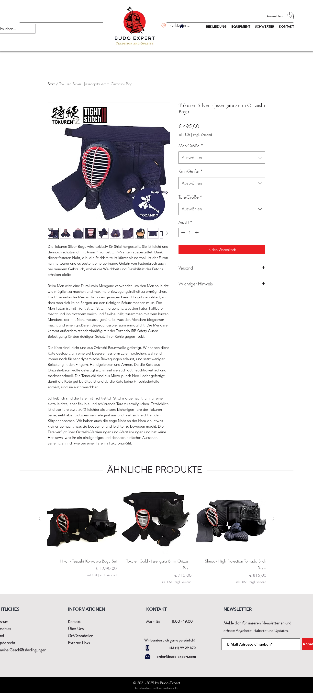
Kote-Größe (191, 171)
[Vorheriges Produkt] (40, 518)
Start (51, 84)
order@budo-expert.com (176, 656)
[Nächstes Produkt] (273, 518)
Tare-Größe (190, 197)
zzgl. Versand (202, 134)
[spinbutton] (190, 232)
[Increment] (197, 232)
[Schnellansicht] (82, 519)
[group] (156, 534)
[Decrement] (182, 232)
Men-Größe (191, 146)
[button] (291, 15)
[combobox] (222, 158)
